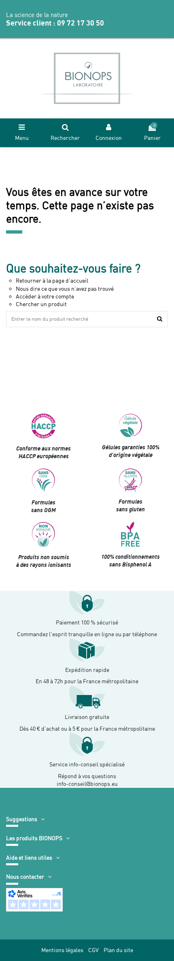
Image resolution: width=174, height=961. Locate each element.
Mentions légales (62, 950)
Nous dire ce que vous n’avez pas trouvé (65, 288)
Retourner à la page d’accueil (52, 280)
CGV (93, 950)
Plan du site (118, 950)
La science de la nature (37, 15)
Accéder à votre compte (45, 296)
